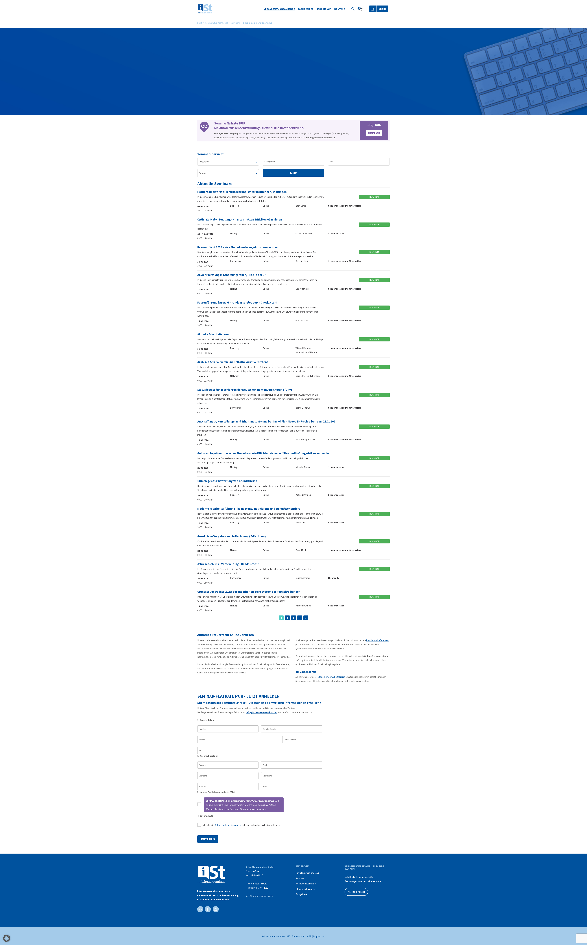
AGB (309, 936)
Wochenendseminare (305, 883)
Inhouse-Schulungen (305, 889)
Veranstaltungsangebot (216, 22)
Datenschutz (298, 936)
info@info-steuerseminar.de (261, 712)
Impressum (319, 936)
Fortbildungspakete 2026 (307, 872)
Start (199, 22)
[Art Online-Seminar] (359, 161)
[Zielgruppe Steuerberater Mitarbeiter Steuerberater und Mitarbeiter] (228, 161)
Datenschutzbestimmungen (227, 825)
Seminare (235, 22)
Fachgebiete (301, 894)
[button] (6, 938)
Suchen (293, 173)
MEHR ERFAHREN (356, 891)
